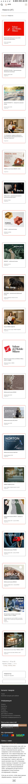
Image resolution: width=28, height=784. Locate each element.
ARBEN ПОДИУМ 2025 (9, 484)
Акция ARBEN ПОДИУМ (9, 326)
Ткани (3, 694)
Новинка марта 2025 (8, 423)
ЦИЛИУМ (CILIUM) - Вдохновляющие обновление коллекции (12, 71)
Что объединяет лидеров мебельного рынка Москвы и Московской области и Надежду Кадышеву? (13, 137)
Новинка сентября (7, 232)
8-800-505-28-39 (20, 1)
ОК (14, 780)
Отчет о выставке (7, 42)
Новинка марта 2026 (8, 106)
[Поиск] (2, 5)
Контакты (4, 706)
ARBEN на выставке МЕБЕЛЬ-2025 (12, 168)
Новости (6, 675)
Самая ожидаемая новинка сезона (11, 297)
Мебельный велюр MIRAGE (10, 581)
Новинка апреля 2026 (8, 74)
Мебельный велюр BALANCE (10, 420)
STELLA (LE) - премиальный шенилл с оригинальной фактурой (13, 196)
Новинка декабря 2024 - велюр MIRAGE (11, 584)
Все (14, 665)
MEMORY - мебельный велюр (11, 261)
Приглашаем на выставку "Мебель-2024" (14, 649)
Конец (10, 665)
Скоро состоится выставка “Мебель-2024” (12, 652)
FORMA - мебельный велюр (10, 229)
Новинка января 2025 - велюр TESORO (11, 552)
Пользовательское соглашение (10, 715)
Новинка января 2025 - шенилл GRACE (11, 520)
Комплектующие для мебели (10, 695)
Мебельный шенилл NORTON (10, 452)
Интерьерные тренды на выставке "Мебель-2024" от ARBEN (12, 614)
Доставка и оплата (7, 713)
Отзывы (3, 710)
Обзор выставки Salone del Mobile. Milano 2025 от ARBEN (13, 359)
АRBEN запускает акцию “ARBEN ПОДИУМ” (12, 329)
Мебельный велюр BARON (10, 392)
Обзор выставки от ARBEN (9, 362)
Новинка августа (7, 264)
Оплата (3, 704)
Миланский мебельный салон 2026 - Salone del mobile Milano (12, 38)
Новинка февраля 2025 (8, 455)
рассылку (16, 727)
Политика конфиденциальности (11, 717)
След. (5, 665)
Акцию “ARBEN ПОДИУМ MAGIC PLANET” (12, 487)
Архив (12, 675)
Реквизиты (4, 712)
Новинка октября (7, 200)
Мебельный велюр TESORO (10, 549)
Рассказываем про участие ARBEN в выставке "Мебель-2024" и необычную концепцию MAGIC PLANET (13, 619)
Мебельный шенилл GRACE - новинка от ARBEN (13, 517)
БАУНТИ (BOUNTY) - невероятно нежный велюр (13, 103)
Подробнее (6, 43)
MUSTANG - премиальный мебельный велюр (13, 294)
